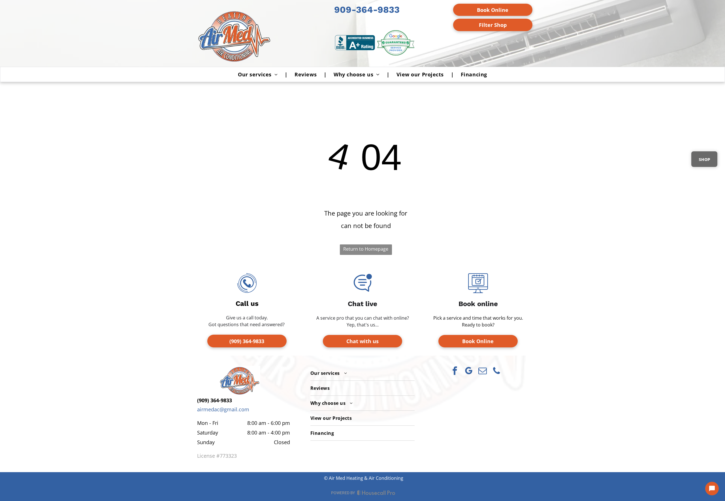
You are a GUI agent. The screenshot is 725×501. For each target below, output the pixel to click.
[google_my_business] (469, 371)
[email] (482, 371)
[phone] (496, 371)
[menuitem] (259, 74)
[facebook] (455, 371)
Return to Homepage (365, 249)
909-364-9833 (367, 9)
